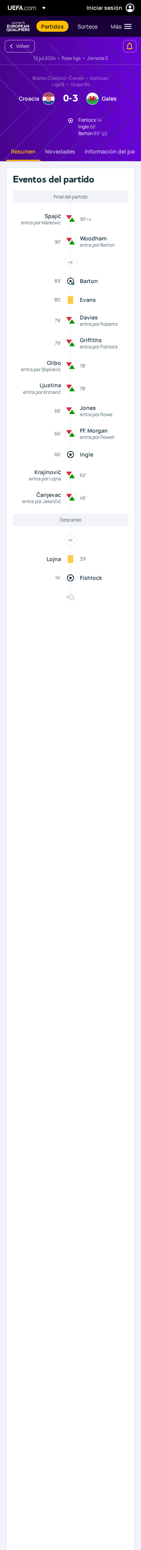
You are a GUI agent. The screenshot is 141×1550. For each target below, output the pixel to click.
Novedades (60, 151)
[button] (119, 26)
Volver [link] (23, 46)
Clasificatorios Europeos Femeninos (18, 26)
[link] (52, 26)
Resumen (23, 151)
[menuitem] (52, 26)
